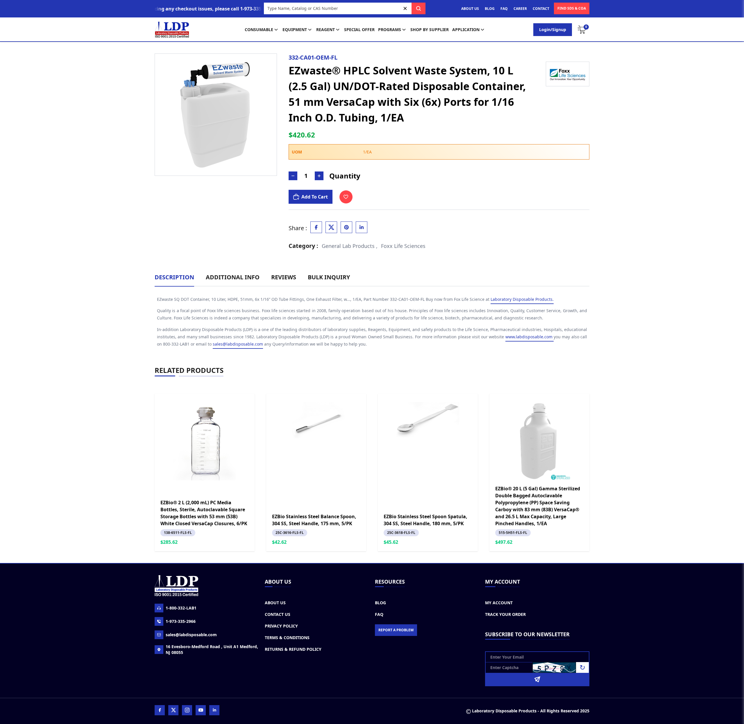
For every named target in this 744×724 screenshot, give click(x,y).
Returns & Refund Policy (293, 649)
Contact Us (277, 614)
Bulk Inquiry (329, 277)
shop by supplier (429, 29)
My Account (499, 602)
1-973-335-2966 (181, 621)
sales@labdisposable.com (238, 344)
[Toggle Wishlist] (346, 196)
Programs (389, 29)
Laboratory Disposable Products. (522, 299)
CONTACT (541, 8)
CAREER (520, 8)
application (466, 29)
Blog (380, 602)
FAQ (504, 8)
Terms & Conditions (287, 637)
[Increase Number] (319, 175)
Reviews (283, 277)
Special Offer (359, 29)
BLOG (490, 8)
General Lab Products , (350, 245)
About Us (275, 602)
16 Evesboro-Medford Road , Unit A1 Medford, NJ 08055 (212, 649)
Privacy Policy (281, 626)
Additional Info (233, 277)
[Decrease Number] (293, 175)
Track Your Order (505, 614)
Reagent (325, 29)
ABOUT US (470, 8)
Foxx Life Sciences (403, 245)
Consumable (259, 29)
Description (174, 277)
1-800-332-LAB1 (181, 608)
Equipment (294, 29)
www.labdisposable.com (529, 336)
